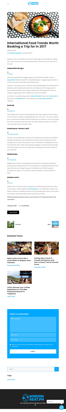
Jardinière (19, 98)
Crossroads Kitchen (45, 98)
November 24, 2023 (13, 265)
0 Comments (25, 206)
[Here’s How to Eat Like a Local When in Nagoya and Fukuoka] (19, 248)
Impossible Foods (12, 80)
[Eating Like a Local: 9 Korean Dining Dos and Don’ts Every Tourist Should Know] (46, 248)
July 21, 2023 (11, 296)
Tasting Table (12, 160)
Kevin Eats (11, 111)
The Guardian (32, 189)
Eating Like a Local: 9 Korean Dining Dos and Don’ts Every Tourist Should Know (46, 261)
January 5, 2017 (12, 206)
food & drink (13, 212)
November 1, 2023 (39, 267)
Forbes (11, 74)
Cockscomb (53, 96)
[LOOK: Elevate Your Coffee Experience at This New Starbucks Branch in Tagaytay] (19, 277)
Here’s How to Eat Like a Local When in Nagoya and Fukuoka (19, 260)
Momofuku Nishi (36, 96)
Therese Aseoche (15, 53)
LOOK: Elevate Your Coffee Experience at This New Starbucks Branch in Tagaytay (18, 290)
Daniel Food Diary (13, 134)
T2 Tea (10, 183)
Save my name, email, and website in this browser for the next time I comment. (32, 345)
